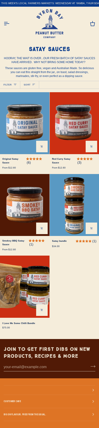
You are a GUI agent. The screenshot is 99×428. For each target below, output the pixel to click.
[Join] (91, 366)
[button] (49, 390)
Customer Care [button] (12, 401)
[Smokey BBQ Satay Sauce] (25, 205)
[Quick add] (42, 146)
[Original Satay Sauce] (25, 123)
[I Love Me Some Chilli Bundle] (25, 287)
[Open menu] (10, 24)
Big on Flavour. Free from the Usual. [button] (25, 414)
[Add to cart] (91, 228)
